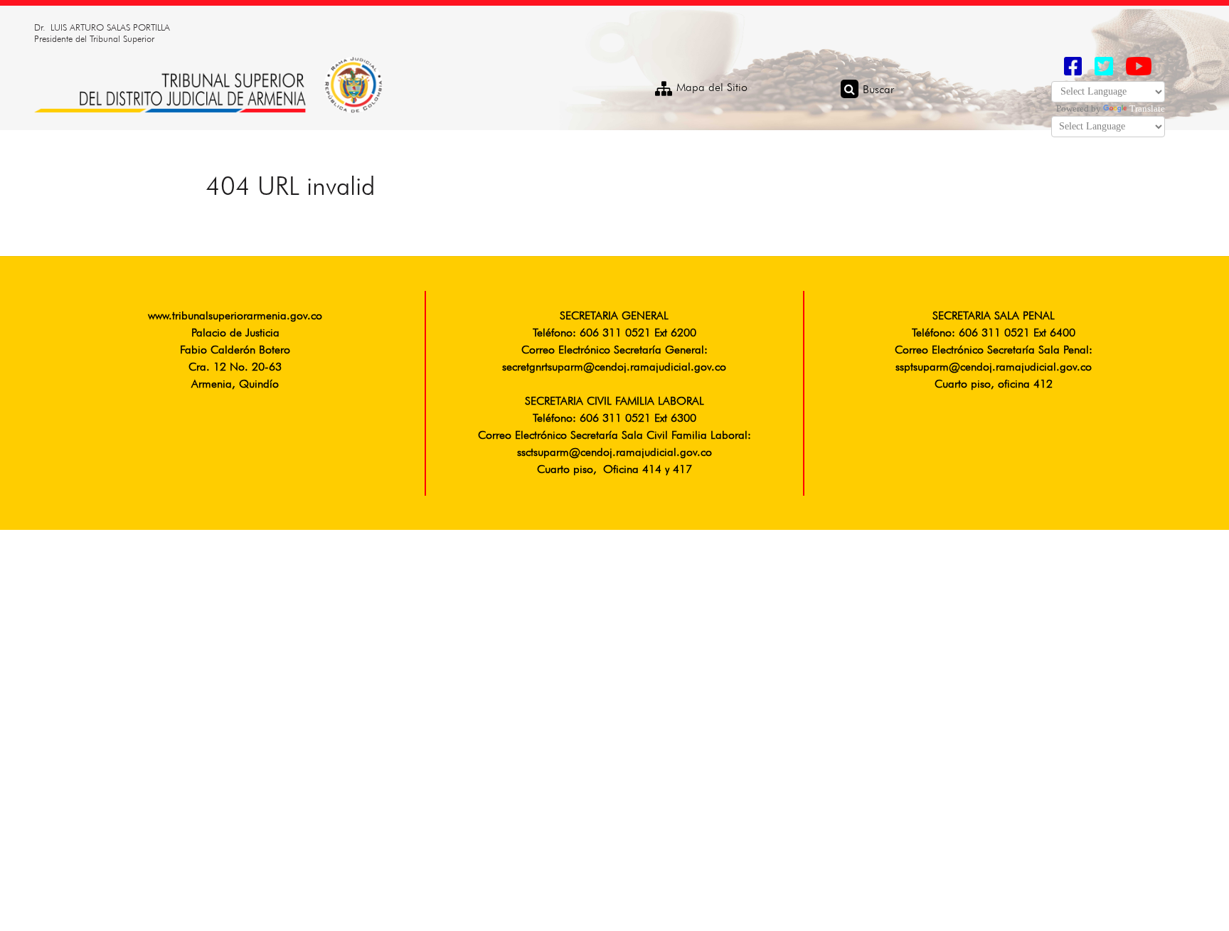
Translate (1147, 109)
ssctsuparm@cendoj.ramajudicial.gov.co (614, 453)
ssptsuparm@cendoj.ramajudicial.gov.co (993, 367)
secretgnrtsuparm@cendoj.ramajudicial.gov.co (614, 367)
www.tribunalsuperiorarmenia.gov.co (235, 316)
